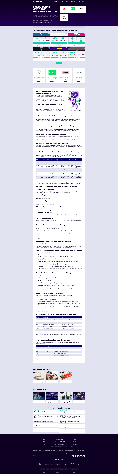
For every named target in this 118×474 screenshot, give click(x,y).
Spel (62, 1)
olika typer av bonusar (57, 227)
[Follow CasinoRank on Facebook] (73, 456)
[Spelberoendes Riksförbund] (55, 464)
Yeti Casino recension (41, 44)
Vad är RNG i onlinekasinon (59, 444)
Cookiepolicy (57, 472)
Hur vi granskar (74, 442)
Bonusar (67, 1)
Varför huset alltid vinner (59, 439)
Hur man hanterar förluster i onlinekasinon (59, 446)
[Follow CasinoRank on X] (78, 456)
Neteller (37, 355)
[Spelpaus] (46, 464)
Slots (44, 444)
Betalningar (73, 1)
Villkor (44, 472)
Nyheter (83, 1)
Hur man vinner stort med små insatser (59, 442)
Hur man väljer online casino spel (59, 441)
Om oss (74, 439)
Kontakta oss (74, 441)
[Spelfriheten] (72, 464)
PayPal (44, 334)
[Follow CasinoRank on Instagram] (75, 456)
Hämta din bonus (41, 57)
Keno (44, 441)
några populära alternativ (40, 343)
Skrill (37, 353)
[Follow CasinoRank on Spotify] (82, 456)
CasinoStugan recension (59, 44)
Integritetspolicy (74, 446)
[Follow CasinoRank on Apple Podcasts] (84, 456)
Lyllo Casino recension (76, 44)
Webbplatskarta (72, 472)
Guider (79, 1)
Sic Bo (44, 442)
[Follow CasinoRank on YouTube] (80, 456)
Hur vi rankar (74, 444)
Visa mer (58, 62)
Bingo (44, 439)
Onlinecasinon (56, 1)
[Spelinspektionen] (40, 464)
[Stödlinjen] (64, 464)
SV (33, 455)
